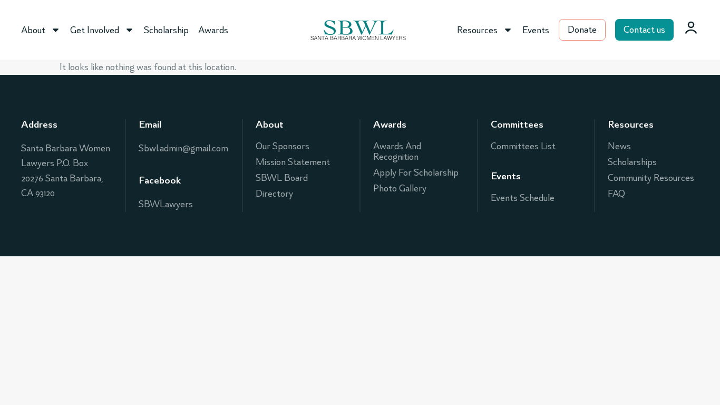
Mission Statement (293, 162)
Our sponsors (282, 146)
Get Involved (94, 30)
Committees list (523, 146)
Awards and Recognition (397, 151)
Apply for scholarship (416, 172)
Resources (477, 30)
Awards (213, 30)
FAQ (616, 193)
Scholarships (632, 162)
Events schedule (522, 197)
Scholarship (166, 30)
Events (535, 30)
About (33, 30)
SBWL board (282, 177)
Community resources (651, 177)
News (619, 146)
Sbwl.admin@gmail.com (183, 148)
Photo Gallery (399, 188)
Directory (274, 193)
